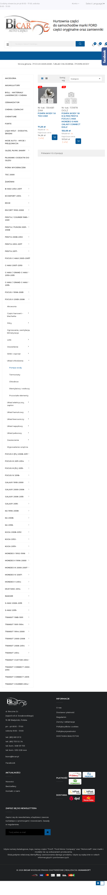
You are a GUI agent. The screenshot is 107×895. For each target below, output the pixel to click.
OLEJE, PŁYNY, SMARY (15, 150)
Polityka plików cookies (67, 726)
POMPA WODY (15, 368)
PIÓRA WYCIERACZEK (15, 167)
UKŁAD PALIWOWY (14, 433)
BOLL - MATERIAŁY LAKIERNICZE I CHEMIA (16, 93)
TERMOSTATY (14, 375)
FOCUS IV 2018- (12, 475)
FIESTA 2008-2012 (14, 237)
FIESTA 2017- (11, 251)
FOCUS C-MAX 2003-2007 (17, 258)
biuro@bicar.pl (12, 756)
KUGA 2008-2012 (13, 532)
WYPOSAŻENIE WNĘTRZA (17, 447)
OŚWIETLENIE (12, 347)
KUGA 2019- (10, 546)
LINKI (9, 340)
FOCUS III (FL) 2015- (14, 468)
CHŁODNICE (14, 381)
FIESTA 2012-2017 (13, 244)
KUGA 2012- (10, 539)
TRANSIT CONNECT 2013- (17, 677)
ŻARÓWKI (9, 182)
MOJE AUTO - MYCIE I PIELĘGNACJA (15, 142)
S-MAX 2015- (11, 610)
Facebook (10, 763)
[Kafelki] (42, 78)
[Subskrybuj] (47, 832)
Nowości (10, 781)
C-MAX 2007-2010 (13, 265)
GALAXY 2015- (11, 504)
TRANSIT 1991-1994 (14, 624)
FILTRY (9, 323)
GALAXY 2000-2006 (14, 489)
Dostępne (86, 78)
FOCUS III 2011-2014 (14, 461)
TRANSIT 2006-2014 (15, 646)
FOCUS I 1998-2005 (14, 292)
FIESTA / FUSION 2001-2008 (16, 228)
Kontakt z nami (13, 791)
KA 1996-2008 (12, 511)
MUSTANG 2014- (13, 589)
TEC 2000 (9, 174)
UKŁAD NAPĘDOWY (15, 426)
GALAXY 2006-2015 (14, 496)
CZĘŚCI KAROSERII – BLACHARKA (15, 314)
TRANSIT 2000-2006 (15, 638)
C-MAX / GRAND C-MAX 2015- (16, 283)
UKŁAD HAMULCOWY (15, 412)
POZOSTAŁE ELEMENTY (18, 395)
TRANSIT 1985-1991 (14, 617)
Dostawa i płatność (65, 712)
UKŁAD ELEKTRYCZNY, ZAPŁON (15, 403)
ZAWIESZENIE (13, 440)
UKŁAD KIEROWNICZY (15, 419)
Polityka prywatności (66, 731)
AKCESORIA (10, 78)
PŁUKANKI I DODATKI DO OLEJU (17, 158)
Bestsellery (11, 786)
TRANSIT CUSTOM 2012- (17, 660)
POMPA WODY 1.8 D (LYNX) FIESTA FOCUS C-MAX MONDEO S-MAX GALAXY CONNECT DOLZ (71, 120)
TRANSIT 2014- (12, 653)
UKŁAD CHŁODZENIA (15, 361)
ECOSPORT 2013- (13, 196)
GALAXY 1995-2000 (14, 482)
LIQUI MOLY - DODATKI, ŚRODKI (16, 132)
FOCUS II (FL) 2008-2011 (16, 454)
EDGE (7, 203)
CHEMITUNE (10, 116)
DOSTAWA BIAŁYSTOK (67, 736)
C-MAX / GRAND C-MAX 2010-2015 (16, 273)
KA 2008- (9, 518)
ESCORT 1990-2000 (14, 210)
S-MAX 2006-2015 (13, 603)
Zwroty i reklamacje (65, 722)
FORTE (8, 124)
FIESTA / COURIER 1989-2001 (16, 218)
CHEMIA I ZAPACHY (14, 109)
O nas (59, 708)
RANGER (9, 596)
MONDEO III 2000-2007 (16, 567)
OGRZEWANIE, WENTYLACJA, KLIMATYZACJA (18, 331)
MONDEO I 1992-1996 (15, 553)
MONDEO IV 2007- (13, 575)
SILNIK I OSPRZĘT (14, 354)
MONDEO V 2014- (13, 582)
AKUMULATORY (12, 85)
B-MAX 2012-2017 (13, 189)
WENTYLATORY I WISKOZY (19, 388)
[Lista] (46, 78)
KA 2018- (9, 525)
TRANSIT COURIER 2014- (17, 684)
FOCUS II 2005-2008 (15, 299)
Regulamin (61, 717)
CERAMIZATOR (12, 102)
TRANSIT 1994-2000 (15, 631)
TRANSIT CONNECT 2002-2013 (17, 668)
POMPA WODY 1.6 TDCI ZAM (47, 114)
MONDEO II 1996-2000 (15, 560)
